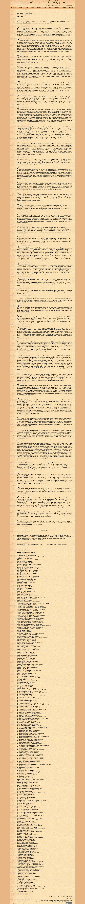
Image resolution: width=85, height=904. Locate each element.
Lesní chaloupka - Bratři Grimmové (26, 673)
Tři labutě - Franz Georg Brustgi (25, 855)
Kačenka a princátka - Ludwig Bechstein (28, 636)
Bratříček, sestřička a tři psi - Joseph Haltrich (29, 564)
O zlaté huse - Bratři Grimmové (25, 770)
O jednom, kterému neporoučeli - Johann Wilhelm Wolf (31, 709)
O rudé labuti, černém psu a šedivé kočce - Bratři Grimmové (33, 745)
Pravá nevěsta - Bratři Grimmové (26, 803)
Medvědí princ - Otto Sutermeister (26, 682)
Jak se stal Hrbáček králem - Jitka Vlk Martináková (30, 622)
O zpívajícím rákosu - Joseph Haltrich (27, 775)
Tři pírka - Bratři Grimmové (24, 857)
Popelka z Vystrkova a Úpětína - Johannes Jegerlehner (31, 800)
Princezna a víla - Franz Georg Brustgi (27, 806)
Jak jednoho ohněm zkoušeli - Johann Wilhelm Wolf (31, 609)
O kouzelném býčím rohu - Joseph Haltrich (28, 712)
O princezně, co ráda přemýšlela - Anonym (28, 734)
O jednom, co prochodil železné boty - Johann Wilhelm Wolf (33, 704)
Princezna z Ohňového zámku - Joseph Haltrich (29, 813)
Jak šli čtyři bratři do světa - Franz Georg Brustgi (30, 627)
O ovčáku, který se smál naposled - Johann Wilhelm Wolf (32, 727)
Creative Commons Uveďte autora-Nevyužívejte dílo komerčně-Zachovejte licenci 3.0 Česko (54, 901)
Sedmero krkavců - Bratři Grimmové (27, 822)
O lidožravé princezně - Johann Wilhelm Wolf (29, 722)
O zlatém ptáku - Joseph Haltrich (26, 773)
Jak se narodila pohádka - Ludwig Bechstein (29, 619)
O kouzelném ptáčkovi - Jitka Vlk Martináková (29, 713)
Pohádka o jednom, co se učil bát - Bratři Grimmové (31, 793)
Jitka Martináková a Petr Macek (59, 900)
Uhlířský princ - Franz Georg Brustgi (27, 867)
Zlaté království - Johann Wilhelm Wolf (27, 879)
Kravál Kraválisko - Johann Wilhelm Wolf (28, 666)
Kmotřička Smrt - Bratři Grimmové (26, 639)
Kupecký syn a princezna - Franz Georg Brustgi (29, 670)
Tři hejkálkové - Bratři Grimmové (26, 851)
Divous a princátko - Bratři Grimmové (27, 581)
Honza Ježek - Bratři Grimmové (25, 592)
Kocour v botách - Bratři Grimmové (26, 640)
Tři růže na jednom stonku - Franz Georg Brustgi (30, 861)
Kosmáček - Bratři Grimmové (25, 643)
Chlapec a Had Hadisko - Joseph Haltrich (28, 567)
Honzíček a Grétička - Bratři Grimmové (27, 595)
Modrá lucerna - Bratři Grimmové (26, 684)
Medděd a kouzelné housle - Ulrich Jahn (28, 681)
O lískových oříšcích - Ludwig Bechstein (28, 724)
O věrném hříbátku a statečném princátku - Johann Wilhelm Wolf (34, 764)
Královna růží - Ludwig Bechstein (26, 658)
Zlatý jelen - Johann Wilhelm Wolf (26, 885)
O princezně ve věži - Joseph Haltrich (27, 731)
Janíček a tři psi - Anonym (24, 631)
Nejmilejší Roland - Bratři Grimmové (27, 688)
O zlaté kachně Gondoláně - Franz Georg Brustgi (30, 772)
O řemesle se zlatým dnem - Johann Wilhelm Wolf (30, 743)
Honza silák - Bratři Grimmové (25, 594)
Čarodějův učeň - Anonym (24, 575)
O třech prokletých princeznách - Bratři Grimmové (30, 758)
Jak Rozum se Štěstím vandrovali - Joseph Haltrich (30, 618)
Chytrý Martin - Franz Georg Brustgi (27, 572)
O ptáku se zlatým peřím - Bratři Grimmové (28, 742)
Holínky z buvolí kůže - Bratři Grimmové (28, 589)
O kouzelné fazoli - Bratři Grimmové (27, 710)
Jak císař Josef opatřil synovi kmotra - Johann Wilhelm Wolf (33, 603)
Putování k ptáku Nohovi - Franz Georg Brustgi (29, 818)
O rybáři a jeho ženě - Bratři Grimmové (27, 746)
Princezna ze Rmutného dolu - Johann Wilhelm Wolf (31, 815)
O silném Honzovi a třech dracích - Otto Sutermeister (31, 749)
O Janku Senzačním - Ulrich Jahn (26, 697)
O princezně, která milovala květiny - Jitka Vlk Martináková (33, 736)
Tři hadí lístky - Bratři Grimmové (26, 849)
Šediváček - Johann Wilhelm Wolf (26, 839)
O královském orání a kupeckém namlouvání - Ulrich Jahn (32, 718)
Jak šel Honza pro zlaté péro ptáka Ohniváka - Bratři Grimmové (34, 625)
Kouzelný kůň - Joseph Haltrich (25, 652)
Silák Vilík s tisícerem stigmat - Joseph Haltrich (29, 825)
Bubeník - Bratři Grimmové (24, 566)
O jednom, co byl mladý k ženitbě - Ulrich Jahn (29, 701)
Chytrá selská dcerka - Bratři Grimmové (27, 570)
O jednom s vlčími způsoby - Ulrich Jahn (28, 700)
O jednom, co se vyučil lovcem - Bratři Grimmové (30, 706)
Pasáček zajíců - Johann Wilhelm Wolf (27, 787)
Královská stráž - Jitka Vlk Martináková (27, 661)
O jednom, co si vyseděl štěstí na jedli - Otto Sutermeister (32, 707)
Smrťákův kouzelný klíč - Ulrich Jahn (27, 830)
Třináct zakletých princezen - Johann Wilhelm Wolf (30, 864)
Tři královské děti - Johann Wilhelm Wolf (28, 852)
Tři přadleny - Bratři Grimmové (25, 858)
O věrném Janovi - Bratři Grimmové (26, 766)
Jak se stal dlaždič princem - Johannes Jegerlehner (30, 621)
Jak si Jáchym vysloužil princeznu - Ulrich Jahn (29, 624)
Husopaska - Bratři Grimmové (25, 600)
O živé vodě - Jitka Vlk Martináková (27, 778)
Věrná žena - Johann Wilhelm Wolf (26, 873)
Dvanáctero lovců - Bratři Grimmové (27, 585)
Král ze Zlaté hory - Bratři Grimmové (27, 657)
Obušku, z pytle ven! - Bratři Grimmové (27, 782)
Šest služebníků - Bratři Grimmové (26, 840)
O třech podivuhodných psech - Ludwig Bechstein (30, 757)
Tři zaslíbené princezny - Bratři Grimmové (28, 863)
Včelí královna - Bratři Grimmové (26, 872)
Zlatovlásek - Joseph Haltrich (25, 882)
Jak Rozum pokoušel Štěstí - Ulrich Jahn (28, 616)
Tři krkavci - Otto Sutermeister (25, 854)
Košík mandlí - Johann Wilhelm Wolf (27, 645)
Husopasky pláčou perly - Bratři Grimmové (28, 601)
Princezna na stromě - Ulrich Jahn (26, 810)
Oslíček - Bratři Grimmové (24, 784)
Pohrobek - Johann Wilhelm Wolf (26, 794)
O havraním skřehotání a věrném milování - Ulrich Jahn (31, 696)
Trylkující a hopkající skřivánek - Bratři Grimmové (30, 866)
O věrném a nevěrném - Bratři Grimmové (28, 763)
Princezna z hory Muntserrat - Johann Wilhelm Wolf (31, 812)
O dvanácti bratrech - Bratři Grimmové (27, 694)
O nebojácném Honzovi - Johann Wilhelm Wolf (29, 725)
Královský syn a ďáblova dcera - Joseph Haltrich (30, 664)
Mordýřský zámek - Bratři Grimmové (27, 687)
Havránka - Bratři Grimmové (25, 588)
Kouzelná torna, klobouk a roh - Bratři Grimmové (30, 651)
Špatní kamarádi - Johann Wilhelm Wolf (27, 846)
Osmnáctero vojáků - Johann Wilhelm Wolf (28, 785)
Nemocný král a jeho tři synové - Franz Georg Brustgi (31, 690)
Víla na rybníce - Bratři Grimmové (26, 875)
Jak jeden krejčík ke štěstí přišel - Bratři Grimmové (30, 606)
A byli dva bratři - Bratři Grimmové (26, 555)
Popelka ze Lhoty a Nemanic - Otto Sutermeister (30, 802)
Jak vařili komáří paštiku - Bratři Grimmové (28, 628)
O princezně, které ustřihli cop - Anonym (28, 737)
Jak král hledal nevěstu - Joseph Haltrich (27, 610)
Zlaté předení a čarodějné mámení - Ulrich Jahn (29, 881)
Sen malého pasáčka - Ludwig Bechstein (28, 824)
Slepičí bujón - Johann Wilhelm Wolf (27, 827)
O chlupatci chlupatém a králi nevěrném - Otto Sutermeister (32, 693)
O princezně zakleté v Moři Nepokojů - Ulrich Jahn (30, 733)
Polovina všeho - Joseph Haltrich (26, 797)
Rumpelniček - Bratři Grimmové (25, 821)
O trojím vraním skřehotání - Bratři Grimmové (29, 760)
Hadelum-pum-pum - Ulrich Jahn (26, 586)
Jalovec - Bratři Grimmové (24, 630)
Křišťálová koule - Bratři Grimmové (26, 669)
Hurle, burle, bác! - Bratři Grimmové (27, 598)
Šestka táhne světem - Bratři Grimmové (27, 843)
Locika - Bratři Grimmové (24, 675)
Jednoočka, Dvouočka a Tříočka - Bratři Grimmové (30, 633)
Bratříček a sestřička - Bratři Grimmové (27, 563)
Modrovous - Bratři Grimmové (25, 685)
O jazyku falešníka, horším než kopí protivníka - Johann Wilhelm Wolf (35, 698)
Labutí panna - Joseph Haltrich (25, 672)
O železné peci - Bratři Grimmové (26, 776)
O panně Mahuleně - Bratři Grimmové (27, 728)
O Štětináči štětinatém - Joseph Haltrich (27, 752)
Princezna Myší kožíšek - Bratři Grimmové (28, 808)
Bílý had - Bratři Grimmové (24, 561)
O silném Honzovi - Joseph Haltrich (26, 748)
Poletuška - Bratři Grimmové (24, 796)
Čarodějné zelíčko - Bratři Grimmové (27, 573)
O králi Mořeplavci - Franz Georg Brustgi (28, 715)
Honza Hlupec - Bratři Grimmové (26, 591)
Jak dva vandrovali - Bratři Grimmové (27, 604)
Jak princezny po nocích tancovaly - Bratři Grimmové (31, 615)
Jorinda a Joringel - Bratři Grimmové (27, 634)
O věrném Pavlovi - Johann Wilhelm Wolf (28, 767)
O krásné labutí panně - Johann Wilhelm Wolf (29, 719)
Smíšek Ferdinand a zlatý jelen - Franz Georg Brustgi (31, 828)
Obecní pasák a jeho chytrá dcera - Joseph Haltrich (30, 779)
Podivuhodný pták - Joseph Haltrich (26, 791)
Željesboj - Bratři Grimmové (24, 890)
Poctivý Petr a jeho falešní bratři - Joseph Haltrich (30, 788)
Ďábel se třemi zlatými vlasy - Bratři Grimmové (29, 578)
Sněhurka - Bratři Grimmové (24, 833)
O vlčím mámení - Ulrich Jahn (25, 769)
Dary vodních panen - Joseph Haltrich (27, 579)
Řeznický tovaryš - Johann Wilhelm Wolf (28, 819)
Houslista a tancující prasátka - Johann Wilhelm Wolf (31, 597)
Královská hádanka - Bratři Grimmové (27, 660)
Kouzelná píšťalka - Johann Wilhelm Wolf (28, 649)
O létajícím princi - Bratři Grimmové (26, 721)
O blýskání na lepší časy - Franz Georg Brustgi (29, 691)
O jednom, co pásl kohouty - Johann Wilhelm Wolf (30, 703)
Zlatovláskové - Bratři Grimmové (26, 884)
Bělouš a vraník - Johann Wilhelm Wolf (27, 560)
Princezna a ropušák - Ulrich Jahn (26, 805)
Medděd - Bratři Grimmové (24, 679)
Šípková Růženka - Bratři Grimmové (27, 845)
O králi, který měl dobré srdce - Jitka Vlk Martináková (31, 716)
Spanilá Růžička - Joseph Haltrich (26, 836)
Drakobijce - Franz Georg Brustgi (26, 582)
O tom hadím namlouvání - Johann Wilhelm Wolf (30, 755)
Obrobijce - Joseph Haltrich (24, 781)
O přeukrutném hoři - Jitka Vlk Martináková (29, 730)
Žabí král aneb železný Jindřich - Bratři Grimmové (30, 888)
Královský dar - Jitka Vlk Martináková (27, 663)
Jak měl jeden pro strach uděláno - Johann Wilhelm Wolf (32, 612)
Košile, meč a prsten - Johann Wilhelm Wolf (28, 646)
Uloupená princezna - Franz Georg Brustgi (28, 869)
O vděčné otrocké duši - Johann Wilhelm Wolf (29, 761)
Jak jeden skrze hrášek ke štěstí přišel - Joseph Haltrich (31, 607)
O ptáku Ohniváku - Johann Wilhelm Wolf (28, 740)
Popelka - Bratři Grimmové (24, 799)
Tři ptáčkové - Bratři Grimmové (25, 860)
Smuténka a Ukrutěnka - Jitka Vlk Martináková (29, 831)
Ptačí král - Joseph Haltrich (24, 816)
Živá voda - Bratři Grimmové (25, 891)
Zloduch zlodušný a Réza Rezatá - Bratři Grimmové (31, 887)
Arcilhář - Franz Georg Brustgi (25, 558)
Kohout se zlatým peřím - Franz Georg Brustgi (29, 642)
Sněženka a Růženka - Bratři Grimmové (27, 834)
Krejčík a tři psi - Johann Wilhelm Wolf (27, 667)
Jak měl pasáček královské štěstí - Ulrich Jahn (29, 613)
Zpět (43, 539)
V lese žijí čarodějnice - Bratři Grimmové (28, 870)
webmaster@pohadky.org (67, 898)
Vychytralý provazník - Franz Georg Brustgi (29, 878)
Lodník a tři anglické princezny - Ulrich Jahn (29, 676)
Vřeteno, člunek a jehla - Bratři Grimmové (28, 876)
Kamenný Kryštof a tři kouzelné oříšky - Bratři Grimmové (32, 637)
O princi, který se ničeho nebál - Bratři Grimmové (30, 739)
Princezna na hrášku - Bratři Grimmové (27, 809)
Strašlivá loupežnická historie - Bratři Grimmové (30, 837)
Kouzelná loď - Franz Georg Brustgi (26, 648)
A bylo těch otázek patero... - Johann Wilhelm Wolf (30, 557)
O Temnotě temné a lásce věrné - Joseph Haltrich (30, 754)
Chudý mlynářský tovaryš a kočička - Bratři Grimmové (31, 569)
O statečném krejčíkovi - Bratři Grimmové (28, 751)
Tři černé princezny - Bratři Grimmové (27, 848)
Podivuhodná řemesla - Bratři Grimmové (28, 790)
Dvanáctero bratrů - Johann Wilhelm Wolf (28, 583)
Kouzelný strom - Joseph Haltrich (26, 654)
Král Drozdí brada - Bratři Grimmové (27, 655)
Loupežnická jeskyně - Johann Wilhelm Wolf (29, 678)
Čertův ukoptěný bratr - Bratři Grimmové (28, 576)
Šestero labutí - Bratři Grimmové (25, 842)
